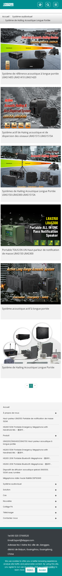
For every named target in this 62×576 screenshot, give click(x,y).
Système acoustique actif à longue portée (25, 308)
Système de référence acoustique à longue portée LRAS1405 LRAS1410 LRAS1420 (30, 75)
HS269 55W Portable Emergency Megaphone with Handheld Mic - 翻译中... (25, 451)
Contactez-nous (10, 518)
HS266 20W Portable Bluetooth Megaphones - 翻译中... (27, 464)
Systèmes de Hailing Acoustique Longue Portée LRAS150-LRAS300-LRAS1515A (29, 192)
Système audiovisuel (22, 16)
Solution (6, 489)
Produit (6, 435)
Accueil (5, 16)
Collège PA (8, 506)
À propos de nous (11, 413)
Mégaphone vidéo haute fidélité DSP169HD (22, 478)
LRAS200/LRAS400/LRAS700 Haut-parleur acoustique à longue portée (27, 443)
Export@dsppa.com (24, 540)
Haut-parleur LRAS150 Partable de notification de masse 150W (28, 420)
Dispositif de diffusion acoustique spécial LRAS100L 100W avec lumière (25, 471)
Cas (4, 495)
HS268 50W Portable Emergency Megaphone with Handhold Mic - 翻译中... (25, 428)
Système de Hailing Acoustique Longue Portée (27, 20)
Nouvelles (7, 501)
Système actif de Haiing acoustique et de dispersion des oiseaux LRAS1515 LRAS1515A (27, 134)
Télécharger (8, 512)
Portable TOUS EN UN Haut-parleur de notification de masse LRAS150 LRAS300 (30, 251)
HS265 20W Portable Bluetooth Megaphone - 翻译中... (27, 458)
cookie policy (48, 567)
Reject (30, 570)
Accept (42, 570)
